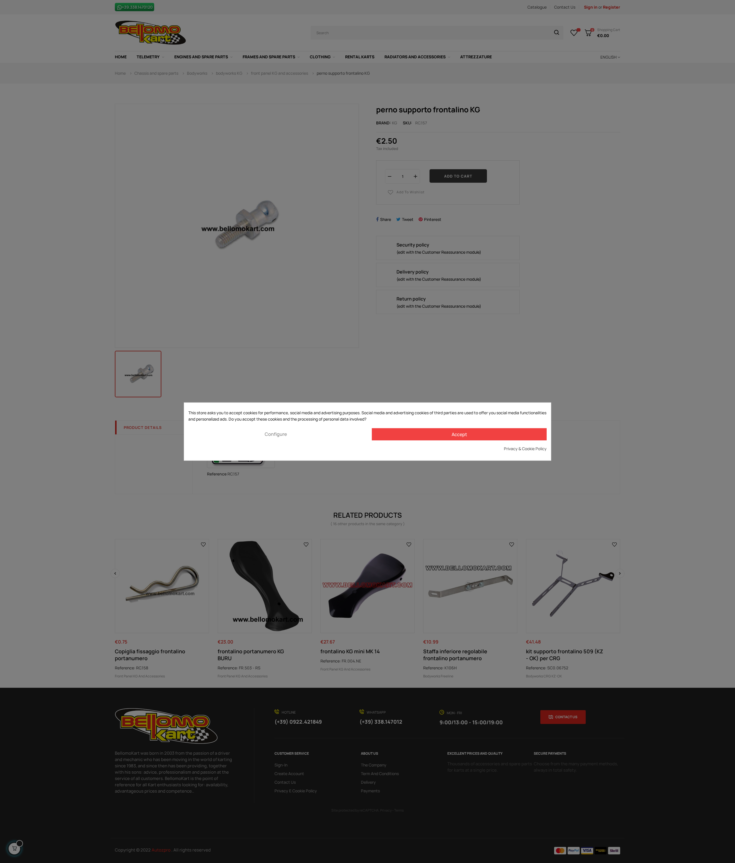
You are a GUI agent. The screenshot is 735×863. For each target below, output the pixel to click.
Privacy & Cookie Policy (525, 448)
